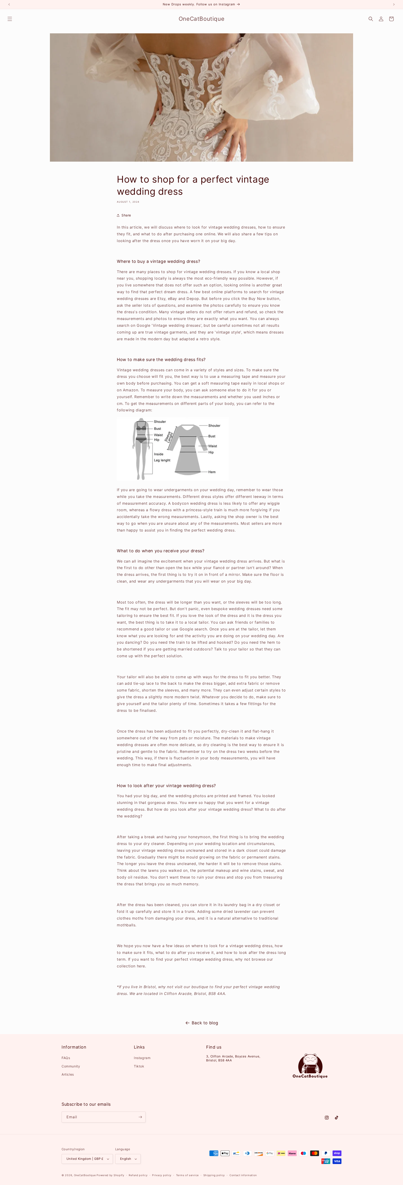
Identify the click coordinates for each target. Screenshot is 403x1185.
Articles (68, 1074)
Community (71, 1066)
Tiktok (139, 1066)
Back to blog (205, 1022)
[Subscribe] (140, 1117)
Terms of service (187, 1175)
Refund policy (138, 1175)
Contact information (243, 1175)
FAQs (66, 1058)
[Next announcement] (394, 4)
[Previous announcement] (9, 4)
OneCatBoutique (85, 1175)
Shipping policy (214, 1175)
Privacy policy (161, 1175)
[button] (10, 19)
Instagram (142, 1058)
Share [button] (126, 215)
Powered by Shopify (110, 1175)
